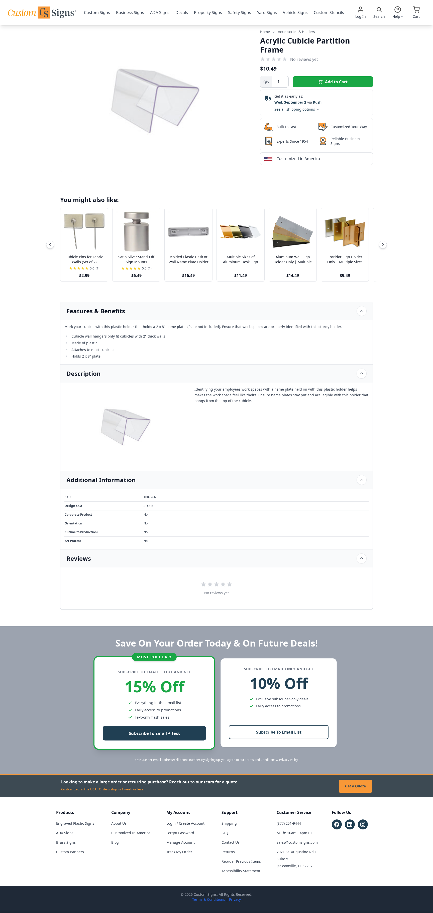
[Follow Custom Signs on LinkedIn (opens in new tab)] (350, 824)
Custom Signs (97, 12)
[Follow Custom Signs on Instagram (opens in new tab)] (363, 824)
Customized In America (130, 832)
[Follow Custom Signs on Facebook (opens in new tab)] (337, 824)
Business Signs (130, 12)
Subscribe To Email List (278, 732)
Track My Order (179, 851)
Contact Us (231, 842)
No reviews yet (304, 59)
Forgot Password (180, 832)
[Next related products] (383, 245)
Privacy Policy (288, 760)
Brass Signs (66, 842)
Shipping (229, 823)
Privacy (235, 899)
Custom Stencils (329, 12)
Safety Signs (239, 12)
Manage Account (180, 842)
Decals (181, 12)
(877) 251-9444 (289, 823)
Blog (115, 842)
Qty (266, 81)
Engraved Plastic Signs (75, 823)
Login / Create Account (185, 823)
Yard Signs (267, 12)
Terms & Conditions (208, 899)
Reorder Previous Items (241, 861)
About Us (119, 823)
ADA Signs (159, 12)
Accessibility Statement (241, 870)
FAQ (225, 832)
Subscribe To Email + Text (154, 733)
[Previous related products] (50, 245)
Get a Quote (355, 786)
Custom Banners (70, 851)
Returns (228, 851)
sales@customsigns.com (297, 842)
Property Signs (208, 12)
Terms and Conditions (260, 760)
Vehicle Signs (295, 12)
